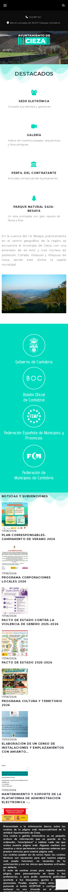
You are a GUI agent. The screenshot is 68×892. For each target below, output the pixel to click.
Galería (34, 135)
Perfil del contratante (34, 173)
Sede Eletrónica (34, 101)
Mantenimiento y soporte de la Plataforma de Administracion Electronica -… (31, 798)
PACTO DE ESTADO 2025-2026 (27, 662)
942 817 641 (35, 17)
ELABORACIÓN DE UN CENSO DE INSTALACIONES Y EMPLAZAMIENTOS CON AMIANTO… (33, 747)
